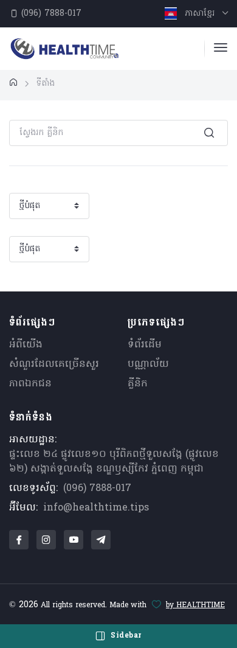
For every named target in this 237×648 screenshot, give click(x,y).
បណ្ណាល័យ (148, 364)
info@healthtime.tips (96, 508)
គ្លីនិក (138, 384)
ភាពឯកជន (30, 384)
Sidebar (125, 635)
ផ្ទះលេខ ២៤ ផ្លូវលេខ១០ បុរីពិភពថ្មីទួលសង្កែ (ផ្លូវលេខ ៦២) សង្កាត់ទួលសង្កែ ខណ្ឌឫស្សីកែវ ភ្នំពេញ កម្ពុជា (114, 461)
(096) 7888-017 (49, 13)
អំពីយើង (26, 345)
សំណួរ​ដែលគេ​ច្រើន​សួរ (54, 364)
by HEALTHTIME (195, 605)
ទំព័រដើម (145, 345)
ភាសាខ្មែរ (200, 13)
